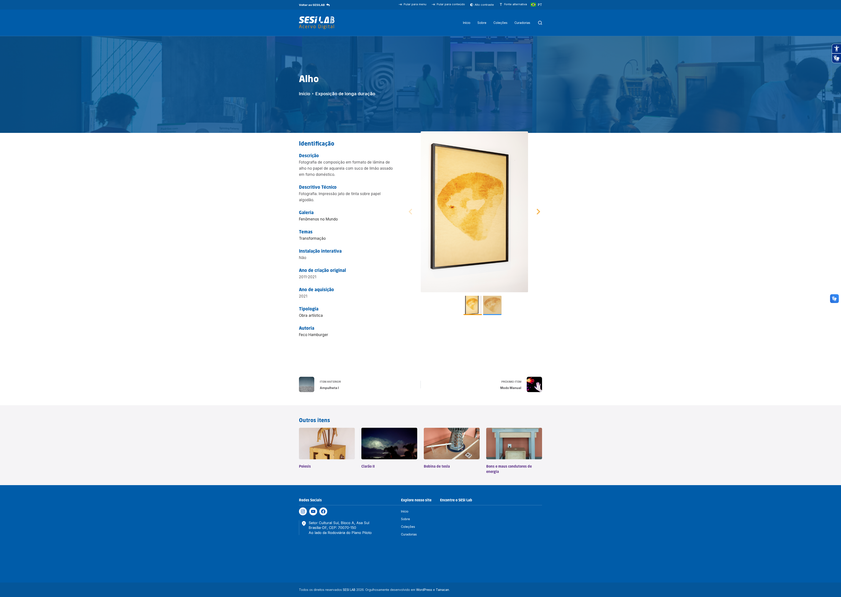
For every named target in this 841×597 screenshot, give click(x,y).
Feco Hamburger (313, 335)
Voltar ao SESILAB (312, 5)
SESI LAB (349, 590)
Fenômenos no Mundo (318, 219)
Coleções (500, 23)
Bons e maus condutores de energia (509, 469)
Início (466, 23)
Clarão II (368, 466)
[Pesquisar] (540, 23)
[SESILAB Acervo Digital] (316, 22)
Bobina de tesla (437, 466)
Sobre (481, 23)
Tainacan (442, 590)
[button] (537, 211)
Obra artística (311, 315)
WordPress (424, 590)
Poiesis (305, 466)
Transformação (312, 238)
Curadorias (522, 23)
